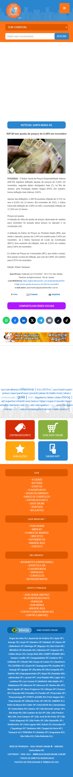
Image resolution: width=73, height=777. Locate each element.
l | (56, 401)
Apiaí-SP (58, 638)
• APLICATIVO (36, 510)
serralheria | (12, 389)
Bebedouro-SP (17, 646)
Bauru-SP (60, 642)
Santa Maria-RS (19, 709)
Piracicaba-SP (58, 693)
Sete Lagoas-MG (32, 724)
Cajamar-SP (56, 650)
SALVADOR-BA (44, 705)
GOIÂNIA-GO (18, 666)
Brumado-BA (29, 650)
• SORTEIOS (36, 507)
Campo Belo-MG (34, 654)
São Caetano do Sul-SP (34, 713)
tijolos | (16, 409)
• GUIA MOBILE (36, 605)
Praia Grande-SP (16, 701)
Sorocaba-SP (59, 724)
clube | (58, 397)
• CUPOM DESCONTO (36, 500)
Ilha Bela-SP (39, 670)
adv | (33, 405)
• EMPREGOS (36, 572)
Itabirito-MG (13, 673)
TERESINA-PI (28, 732)
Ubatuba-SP (42, 732)
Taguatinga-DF (18, 728)
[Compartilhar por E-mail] (49, 320)
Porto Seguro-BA (55, 697)
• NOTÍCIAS (36, 483)
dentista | (15, 405)
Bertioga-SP (30, 646)
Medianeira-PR (15, 685)
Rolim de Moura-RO (16, 705)
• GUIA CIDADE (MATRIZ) (36, 594)
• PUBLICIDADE (36, 526)
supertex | (11, 401)
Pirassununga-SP (17, 697)
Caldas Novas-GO (16, 654)
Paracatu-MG (18, 693)
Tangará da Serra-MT (52, 728)
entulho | (5, 405)
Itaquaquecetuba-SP (30, 673)
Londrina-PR (15, 681)
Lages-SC (59, 677)
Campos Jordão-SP (20, 658)
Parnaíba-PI (31, 693)
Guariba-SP (58, 666)
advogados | (42, 405)
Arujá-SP (24, 642)
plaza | (43, 393)
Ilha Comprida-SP (54, 670)
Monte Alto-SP (57, 685)
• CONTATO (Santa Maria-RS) (37, 611)
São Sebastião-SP (53, 720)
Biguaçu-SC (43, 646)
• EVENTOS (36, 486)
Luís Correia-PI (30, 681)
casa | (14, 393)
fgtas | (43, 401)
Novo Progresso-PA (34, 689)
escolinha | (45, 389)
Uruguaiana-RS (56, 732)
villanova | (28, 389)
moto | (60, 393)
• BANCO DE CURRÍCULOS (36, 496)
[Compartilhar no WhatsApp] (6, 320)
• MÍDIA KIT (36, 529)
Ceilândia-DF (13, 662)
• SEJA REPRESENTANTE (36, 598)
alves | (67, 393)
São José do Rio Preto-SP (47, 717)
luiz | (3, 389)
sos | (56, 389)
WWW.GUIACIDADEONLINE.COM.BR (49, 754)
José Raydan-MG (45, 677)
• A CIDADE (36, 479)
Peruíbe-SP (44, 693)
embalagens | (35, 409)
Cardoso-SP (55, 658)
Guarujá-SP (14, 670)
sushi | (69, 389)
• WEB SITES (36, 536)
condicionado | (9, 397)
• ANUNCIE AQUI (36, 543)
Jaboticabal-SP (15, 677)
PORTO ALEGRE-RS (36, 697)
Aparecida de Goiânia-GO (41, 638)
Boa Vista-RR (57, 646)
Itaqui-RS (46, 673)
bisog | (67, 397)
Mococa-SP (42, 685)
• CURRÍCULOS (36, 575)
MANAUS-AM (44, 681)
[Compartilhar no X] (32, 320)
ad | (3, 401)
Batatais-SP (49, 642)
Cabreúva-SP (43, 650)
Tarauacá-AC (14, 732)
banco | (36, 401)
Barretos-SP (36, 642)
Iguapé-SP (27, 670)
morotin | (48, 409)
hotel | (62, 389)
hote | (69, 401)
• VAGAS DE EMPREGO (36, 493)
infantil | (21, 401)
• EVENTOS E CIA (36, 565)
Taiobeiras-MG (33, 728)
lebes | (51, 397)
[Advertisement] (36, 80)
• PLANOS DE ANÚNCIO (36, 532)
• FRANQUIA (36, 601)
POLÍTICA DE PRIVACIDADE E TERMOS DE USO (36, 762)
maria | (8, 409)
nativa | (24, 409)
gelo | (59, 405)
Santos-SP (34, 709)
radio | (56, 409)
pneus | (6, 393)
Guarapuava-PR (43, 666)
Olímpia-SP (50, 689)
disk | (31, 397)
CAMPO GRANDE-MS (54, 654)
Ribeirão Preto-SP (34, 701)
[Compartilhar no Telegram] (40, 320)
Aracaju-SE (13, 642)
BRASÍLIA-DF (16, 650)
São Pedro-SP (36, 720)
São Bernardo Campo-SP (52, 709)
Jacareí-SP (29, 677)
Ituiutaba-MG (58, 673)
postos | (64, 409)
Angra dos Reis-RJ (18, 638)
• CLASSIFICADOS (36, 490)
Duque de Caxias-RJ (43, 662)
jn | (28, 405)
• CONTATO (36, 546)
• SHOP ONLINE (36, 503)
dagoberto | (41, 397)
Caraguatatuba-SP (39, 658)
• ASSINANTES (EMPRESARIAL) (36, 562)
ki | (48, 393)
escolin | (61, 401)
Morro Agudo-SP (15, 689)
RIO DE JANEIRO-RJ (53, 701)
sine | (29, 401)
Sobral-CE (46, 724)
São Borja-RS (15, 713)
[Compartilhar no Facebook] (15, 320)
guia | (22, 397)
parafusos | (23, 393)
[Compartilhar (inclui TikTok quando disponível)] (66, 320)
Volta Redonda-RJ (43, 736)
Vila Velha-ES (26, 736)
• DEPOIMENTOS (36, 539)
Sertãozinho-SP (15, 724)
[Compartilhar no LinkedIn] (23, 320)
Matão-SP (57, 681)
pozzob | (34, 393)
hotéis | (52, 405)
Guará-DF (30, 666)
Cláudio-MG (26, 662)
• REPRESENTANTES (36, 579)
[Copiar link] (58, 320)
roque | (51, 401)
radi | (23, 405)
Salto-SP (31, 705)
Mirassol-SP (30, 685)
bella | (53, 393)
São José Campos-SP (23, 717)
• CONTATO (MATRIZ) (36, 615)
